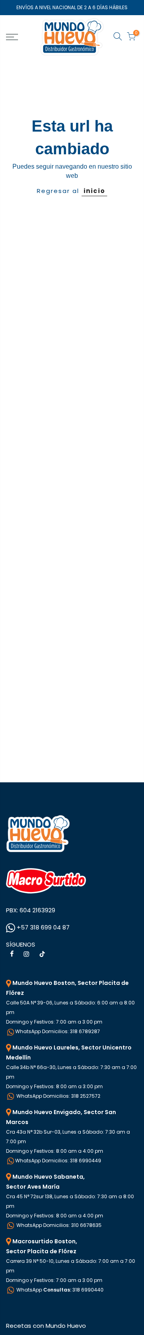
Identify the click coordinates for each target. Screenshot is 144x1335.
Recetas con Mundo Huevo (46, 1325)
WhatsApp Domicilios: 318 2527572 (57, 1096)
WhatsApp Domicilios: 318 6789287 (57, 1031)
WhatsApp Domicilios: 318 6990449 (58, 1160)
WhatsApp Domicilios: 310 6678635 (58, 1225)
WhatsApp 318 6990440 (59, 1289)
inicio (94, 191)
